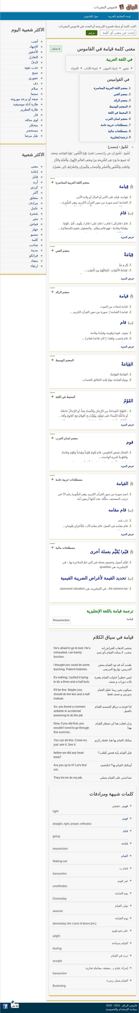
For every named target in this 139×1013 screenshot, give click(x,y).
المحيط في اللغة (118, 112)
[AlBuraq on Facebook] (5, 1007)
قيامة (124, 843)
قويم (125, 806)
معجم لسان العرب (116, 118)
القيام (124, 855)
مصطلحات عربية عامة (114, 124)
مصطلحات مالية (118, 131)
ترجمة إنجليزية (119, 137)
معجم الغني (121, 94)
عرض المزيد (127, 237)
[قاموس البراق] (128, 7)
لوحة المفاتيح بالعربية (119, 16)
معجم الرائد (121, 100)
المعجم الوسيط (118, 106)
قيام (125, 830)
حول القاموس (91, 16)
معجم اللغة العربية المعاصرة (111, 88)
